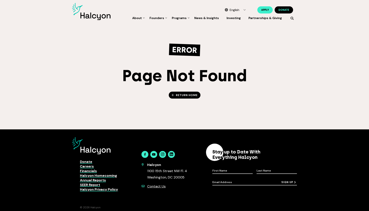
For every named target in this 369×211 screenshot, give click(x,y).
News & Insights (206, 18)
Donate (283, 10)
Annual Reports (93, 180)
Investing (234, 18)
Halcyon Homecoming (98, 175)
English (234, 10)
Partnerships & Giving (265, 18)
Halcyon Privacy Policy (99, 189)
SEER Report (90, 185)
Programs (179, 18)
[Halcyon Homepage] (91, 19)
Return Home (187, 95)
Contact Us (156, 186)
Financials (88, 171)
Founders (157, 18)
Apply (265, 10)
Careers (87, 166)
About (137, 18)
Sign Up (287, 182)
